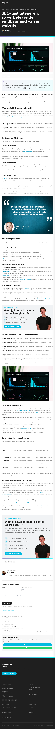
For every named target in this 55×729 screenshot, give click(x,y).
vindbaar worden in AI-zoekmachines (15, 502)
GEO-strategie (30, 502)
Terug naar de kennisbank (8, 610)
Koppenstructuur (7, 271)
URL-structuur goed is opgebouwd (44, 298)
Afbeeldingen (6, 275)
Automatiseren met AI (6, 717)
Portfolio (30, 689)
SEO (11, 9)
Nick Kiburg (7, 30)
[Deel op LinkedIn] (6, 562)
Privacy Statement (15, 725)
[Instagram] (12, 700)
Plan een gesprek (27, 644)
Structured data (7, 258)
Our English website (33, 694)
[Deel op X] (11, 562)
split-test (6, 178)
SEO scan (36, 412)
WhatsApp (28, 647)
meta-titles (37, 185)
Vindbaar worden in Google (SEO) (9, 707)
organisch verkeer (27, 151)
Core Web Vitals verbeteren (25, 279)
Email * (27, 587)
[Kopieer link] (14, 562)
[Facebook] (6, 700)
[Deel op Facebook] (9, 562)
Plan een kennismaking (9, 673)
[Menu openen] (52, 2)
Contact (30, 692)
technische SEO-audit (26, 428)
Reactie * (4, 592)
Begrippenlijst (32, 710)
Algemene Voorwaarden (6, 725)
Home (3, 9)
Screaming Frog (7, 426)
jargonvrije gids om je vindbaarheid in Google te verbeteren (15, 116)
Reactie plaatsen (6, 603)
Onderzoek (31, 712)
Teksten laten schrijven (6, 712)
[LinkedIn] (9, 700)
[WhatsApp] (3, 700)
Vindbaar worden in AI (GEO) (8, 710)
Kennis (7, 9)
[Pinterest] (15, 700)
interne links (27, 288)
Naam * (3, 587)
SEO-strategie (43, 505)
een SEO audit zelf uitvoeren (23, 410)
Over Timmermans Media (34, 687)
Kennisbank (31, 707)
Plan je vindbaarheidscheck (12, 326)
